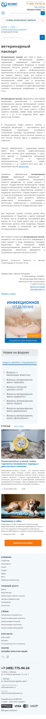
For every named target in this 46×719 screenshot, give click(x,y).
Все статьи (18, 426)
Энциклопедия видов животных (13, 618)
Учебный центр (10, 586)
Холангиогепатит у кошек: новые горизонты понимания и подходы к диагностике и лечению (20, 464)
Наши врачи (6, 564)
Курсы (3, 589)
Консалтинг (5, 605)
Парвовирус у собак (11, 521)
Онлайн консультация (14, 651)
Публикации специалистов (11, 615)
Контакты (7, 634)
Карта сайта (5, 637)
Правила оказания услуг (10, 580)
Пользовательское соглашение (13, 644)
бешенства (23, 166)
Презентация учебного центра (13, 596)
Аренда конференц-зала (10, 599)
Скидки (4, 570)
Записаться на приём (22, 543)
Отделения (5, 560)
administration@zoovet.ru (12, 693)
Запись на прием (37, 286)
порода (15, 109)
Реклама (4, 640)
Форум (5, 648)
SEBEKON (18, 699)
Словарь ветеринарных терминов (21, 20)
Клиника (6, 557)
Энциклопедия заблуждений (12, 628)
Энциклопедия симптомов (11, 624)
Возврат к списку (8, 293)
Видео (3, 573)
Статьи (4, 611)
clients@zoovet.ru (37, 289)
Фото (3, 577)
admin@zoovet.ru (8, 687)
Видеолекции (6, 592)
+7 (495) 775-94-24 (35, 3)
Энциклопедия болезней (10, 621)
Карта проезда (39, 7)
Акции (3, 567)
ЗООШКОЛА (6, 602)
